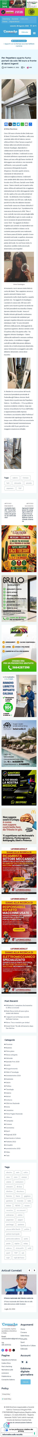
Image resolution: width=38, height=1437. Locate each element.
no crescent (21, 1210)
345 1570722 (6, 1345)
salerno (15, 478)
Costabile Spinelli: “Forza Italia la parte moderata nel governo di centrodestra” (10, 512)
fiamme (9, 1196)
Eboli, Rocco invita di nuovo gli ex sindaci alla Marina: (17, 1012)
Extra (8, 1107)
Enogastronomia (12, 1069)
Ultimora (9, 1117)
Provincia (9, 1044)
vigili (8, 1258)
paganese (10, 1220)
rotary (26, 1243)
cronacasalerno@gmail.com (10, 1339)
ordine (20, 1215)
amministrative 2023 (13, 1149)
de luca (19, 1187)
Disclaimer (15, 19)
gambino (9, 1201)
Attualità (9, 1145)
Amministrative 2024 (13, 1076)
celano (8, 1182)
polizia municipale (13, 1234)
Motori (8, 1096)
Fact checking (7, 1366)
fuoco (18, 1196)
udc (23, 1253)
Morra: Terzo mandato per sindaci (17, 1022)
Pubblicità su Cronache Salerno (8, 1378)
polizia (26, 1229)
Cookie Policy (7, 1399)
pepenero (10, 488)
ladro (29, 1201)
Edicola (25, 1382)
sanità (8, 1065)
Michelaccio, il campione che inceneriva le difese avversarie (19, 1006)
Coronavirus (10, 1128)
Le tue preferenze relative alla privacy (21, 1430)
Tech (7, 1156)
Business (9, 1048)
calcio (26, 1172)
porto (26, 1239)
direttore (9, 1191)
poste (8, 1243)
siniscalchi (20, 1248)
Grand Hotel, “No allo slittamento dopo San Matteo (19, 1027)
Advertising (6, 19)
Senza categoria (11, 1055)
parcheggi (10, 1224)
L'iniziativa (9, 1110)
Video (8, 1152)
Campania (9, 1121)
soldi (29, 1248)
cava (15, 1177)
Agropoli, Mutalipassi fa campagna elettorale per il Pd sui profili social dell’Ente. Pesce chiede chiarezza (27, 514)
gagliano (27, 1196)
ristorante (17, 483)
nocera (26, 1206)
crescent (9, 1187)
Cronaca (25, 478)
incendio (20, 1201)
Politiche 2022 (11, 1142)
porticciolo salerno (13, 1239)
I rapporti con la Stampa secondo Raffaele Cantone (19, 45)
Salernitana (25, 1336)
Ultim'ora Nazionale (13, 1103)
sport (8, 1253)
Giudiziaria (9, 1079)
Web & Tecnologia (12, 1072)
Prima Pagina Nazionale (14, 1114)
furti (8, 483)
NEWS (17, 1206)
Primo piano (10, 1051)
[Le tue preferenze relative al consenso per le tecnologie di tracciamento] (34, 1433)
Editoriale (9, 1058)
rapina (17, 1243)
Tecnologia (10, 1089)
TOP (20, 488)
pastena (21, 1224)
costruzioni (19, 1182)
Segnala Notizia (14, 21)
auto (17, 1172)
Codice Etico (6, 1363)
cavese (24, 1177)
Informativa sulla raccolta (12, 1434)
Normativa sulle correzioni (7, 1371)
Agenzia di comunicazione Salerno (19, 1423)
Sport (8, 1131)
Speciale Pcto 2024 (12, 1062)
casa (8, 1177)
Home (23, 1329)
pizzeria (29, 483)
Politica (8, 1086)
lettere (8, 1206)
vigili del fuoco (19, 1258)
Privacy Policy (6, 1394)
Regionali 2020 (11, 1135)
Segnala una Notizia (9, 1360)
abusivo (9, 1172)
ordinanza (10, 1215)
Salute (8, 1083)
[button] (34, 33)
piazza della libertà (13, 1229)
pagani (20, 1220)
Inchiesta (9, 1100)
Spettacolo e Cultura (13, 1138)
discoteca (20, 1191)
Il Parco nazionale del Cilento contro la (18, 1298)
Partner (5, 21)
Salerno (8, 1093)
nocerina (9, 1210)
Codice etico (24, 19)
